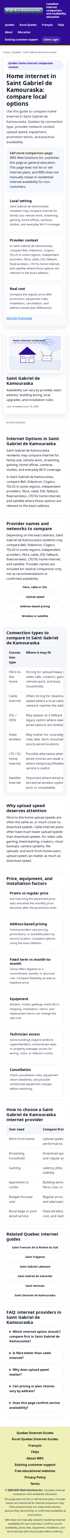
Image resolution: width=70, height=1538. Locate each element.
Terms (35, 1484)
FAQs (61, 25)
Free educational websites (35, 1471)
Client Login (51, 39)
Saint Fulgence (35, 1257)
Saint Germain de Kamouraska (35, 1295)
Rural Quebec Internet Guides (35, 1439)
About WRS (35, 1458)
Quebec (10, 25)
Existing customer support (21, 39)
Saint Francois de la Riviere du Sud (35, 1247)
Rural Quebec (28, 25)
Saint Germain (35, 1286)
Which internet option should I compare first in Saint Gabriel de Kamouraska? (34, 1336)
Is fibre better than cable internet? (30, 1355)
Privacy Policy (35, 1477)
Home (6, 52)
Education (24, 32)
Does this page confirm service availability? (34, 1405)
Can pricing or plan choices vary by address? (31, 1388)
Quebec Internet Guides (35, 1433)
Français (47, 25)
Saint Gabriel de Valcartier (35, 1276)
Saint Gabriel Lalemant (35, 1266)
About (9, 32)
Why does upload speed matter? (29, 1372)
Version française (19, 318)
